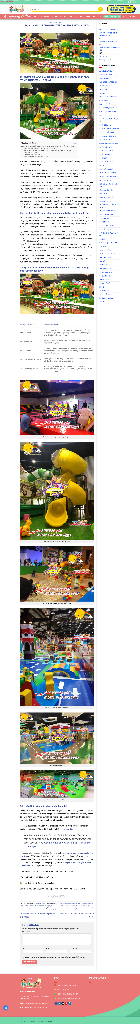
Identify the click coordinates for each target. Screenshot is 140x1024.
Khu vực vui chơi (32, 152)
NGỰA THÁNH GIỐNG (106, 215)
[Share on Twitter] (53, 896)
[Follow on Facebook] (128, 2)
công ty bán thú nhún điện (60, 903)
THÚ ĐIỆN (102, 261)
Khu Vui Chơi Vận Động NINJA (109, 176)
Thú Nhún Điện (104, 265)
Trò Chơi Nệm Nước (105, 276)
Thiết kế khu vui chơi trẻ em (108, 41)
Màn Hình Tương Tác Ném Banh (107, 206)
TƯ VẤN (124, 16)
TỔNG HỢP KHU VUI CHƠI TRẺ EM (109, 49)
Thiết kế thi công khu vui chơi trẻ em (76, 909)
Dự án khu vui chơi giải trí (61, 905)
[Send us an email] (134, 2)
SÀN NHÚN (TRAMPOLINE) (108, 243)
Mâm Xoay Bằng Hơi (106, 190)
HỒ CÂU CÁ (103, 158)
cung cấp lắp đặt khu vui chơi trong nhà (43, 905)
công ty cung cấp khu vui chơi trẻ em (78, 903)
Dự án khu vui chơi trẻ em (75, 905)
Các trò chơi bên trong (34, 154)
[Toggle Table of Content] (73, 143)
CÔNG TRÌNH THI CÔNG (112, 16)
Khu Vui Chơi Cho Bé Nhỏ (107, 173)
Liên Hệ (132, 16)
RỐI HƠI (102, 239)
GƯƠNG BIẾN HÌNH (105, 147)
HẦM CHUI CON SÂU (106, 151)
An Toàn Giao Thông (105, 71)
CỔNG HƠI (102, 115)
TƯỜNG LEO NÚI (104, 280)
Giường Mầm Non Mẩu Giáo (108, 143)
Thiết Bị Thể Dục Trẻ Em (107, 254)
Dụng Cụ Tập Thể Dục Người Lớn (108, 120)
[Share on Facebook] (50, 896)
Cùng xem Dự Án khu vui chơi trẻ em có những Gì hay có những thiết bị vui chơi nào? (48, 150)
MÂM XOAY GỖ (104, 194)
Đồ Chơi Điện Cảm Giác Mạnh (109, 129)
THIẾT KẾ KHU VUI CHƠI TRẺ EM (90, 16)
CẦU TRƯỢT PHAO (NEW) (107, 111)
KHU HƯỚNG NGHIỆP (106, 169)
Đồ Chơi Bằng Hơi (105, 125)
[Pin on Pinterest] (60, 896)
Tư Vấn (101, 56)
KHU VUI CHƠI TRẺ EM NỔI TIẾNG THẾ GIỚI (108, 34)
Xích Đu (101, 302)
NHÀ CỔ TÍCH (104, 222)
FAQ (21, 1018)
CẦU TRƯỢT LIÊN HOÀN (107, 104)
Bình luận (26, 932)
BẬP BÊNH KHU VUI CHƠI (108, 82)
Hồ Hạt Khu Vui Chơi (106, 162)
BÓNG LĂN (103, 89)
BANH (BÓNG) (104, 78)
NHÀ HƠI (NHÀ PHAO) (106, 226)
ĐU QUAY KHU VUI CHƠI (107, 140)
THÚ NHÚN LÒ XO (105, 269)
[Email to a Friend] (56, 896)
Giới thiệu (54, 16)
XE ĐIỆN (102, 287)
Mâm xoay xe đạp (105, 201)
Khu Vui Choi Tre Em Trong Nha (38, 907)
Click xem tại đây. (65, 829)
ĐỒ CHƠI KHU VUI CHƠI (68, 16)
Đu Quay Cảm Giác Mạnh (107, 136)
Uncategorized (104, 60)
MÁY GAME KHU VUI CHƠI (108, 211)
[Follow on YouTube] (137, 2)
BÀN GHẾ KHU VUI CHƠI (107, 75)
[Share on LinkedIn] (63, 896)
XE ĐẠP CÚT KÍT (104, 283)
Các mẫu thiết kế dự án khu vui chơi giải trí (36, 156)
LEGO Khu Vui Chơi (105, 180)
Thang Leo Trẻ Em (105, 250)
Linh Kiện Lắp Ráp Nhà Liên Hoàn (108, 185)
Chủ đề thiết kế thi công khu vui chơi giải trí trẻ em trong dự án (42, 148)
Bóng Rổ (102, 93)
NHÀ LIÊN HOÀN (105, 229)
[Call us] (135, 2)
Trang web (73, 948)
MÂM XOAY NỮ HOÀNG (107, 197)
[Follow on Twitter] (132, 2)
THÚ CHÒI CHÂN (105, 257)
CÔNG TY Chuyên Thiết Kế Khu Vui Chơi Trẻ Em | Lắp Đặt (28, 16)
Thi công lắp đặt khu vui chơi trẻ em (77, 907)
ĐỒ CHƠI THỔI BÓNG (106, 132)
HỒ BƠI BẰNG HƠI (105, 154)
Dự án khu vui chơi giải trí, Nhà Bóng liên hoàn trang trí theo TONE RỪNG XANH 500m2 (49, 146)
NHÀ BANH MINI (105, 218)
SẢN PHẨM (103, 246)
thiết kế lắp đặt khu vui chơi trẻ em (57, 909)
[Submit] (100, 9)
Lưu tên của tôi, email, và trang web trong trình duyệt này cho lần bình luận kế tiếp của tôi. (55, 957)
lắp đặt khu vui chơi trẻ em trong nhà (58, 907)
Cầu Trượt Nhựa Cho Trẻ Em (108, 108)
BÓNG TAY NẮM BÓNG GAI (108, 97)
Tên (24, 948)
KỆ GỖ (101, 165)
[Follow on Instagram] (130, 2)
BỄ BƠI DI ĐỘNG (104, 86)
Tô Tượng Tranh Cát (105, 272)
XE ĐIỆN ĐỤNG (104, 291)
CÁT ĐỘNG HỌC (104, 100)
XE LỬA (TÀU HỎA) (105, 294)
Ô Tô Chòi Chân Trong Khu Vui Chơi (109, 234)
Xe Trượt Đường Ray (106, 298)
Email (48, 948)
